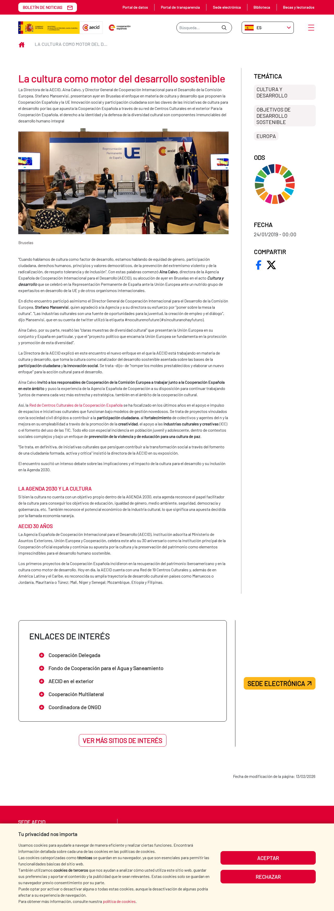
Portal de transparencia (180, 7)
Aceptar (268, 858)
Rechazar (268, 876)
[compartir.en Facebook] (258, 265)
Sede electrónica (227, 7)
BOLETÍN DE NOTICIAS (42, 7)
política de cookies (119, 901)
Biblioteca (262, 7)
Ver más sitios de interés (122, 740)
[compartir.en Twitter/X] (271, 265)
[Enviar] (224, 28)
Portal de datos (135, 7)
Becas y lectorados (298, 7)
